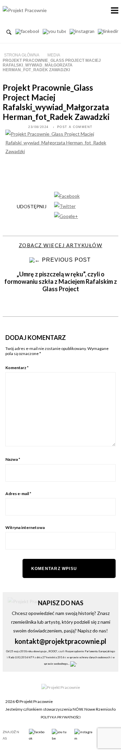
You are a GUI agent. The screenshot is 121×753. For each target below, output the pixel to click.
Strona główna (21, 55)
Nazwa (12, 459)
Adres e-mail (18, 493)
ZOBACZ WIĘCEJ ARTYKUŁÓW (60, 245)
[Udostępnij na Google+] (66, 216)
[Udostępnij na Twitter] (65, 206)
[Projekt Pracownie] (25, 10)
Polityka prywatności (61, 717)
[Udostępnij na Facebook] (67, 195)
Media (53, 55)
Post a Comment (75, 127)
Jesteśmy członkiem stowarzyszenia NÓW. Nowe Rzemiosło (60, 709)
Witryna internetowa (25, 527)
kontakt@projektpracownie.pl (60, 641)
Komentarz (17, 367)
